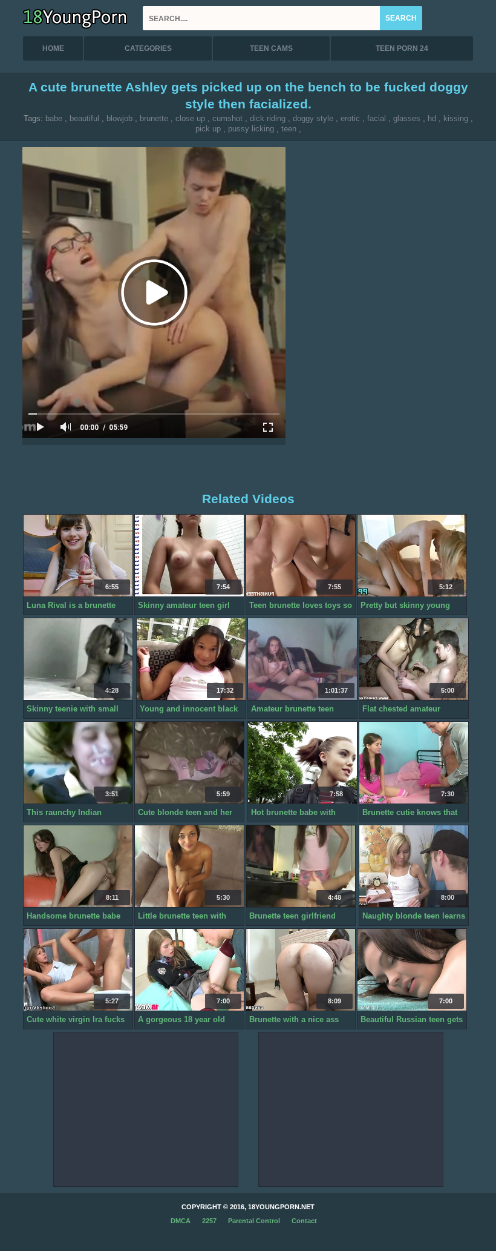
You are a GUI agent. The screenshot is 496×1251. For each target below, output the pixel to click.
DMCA (181, 1220)
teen (288, 128)
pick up (208, 128)
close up (190, 118)
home (53, 48)
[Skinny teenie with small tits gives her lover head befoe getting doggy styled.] (78, 659)
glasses (406, 118)
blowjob (119, 118)
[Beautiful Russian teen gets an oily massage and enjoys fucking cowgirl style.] (411, 970)
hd (432, 118)
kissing (455, 118)
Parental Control (254, 1220)
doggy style (313, 118)
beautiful (84, 118)
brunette (154, 118)
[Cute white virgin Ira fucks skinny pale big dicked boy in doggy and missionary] (78, 970)
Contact (304, 1220)
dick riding (268, 118)
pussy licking (251, 128)
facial (376, 118)
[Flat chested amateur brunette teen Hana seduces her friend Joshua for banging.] (413, 659)
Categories (148, 48)
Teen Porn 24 (402, 48)
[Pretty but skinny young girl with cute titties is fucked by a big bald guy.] (411, 556)
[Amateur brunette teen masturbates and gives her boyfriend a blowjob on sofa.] (302, 659)
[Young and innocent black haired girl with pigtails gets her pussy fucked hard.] (191, 659)
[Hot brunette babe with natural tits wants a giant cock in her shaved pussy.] (302, 763)
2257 (209, 1220)
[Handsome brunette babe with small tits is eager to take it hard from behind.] (78, 866)
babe (53, 118)
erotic (350, 118)
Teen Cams (271, 48)
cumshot (227, 118)
